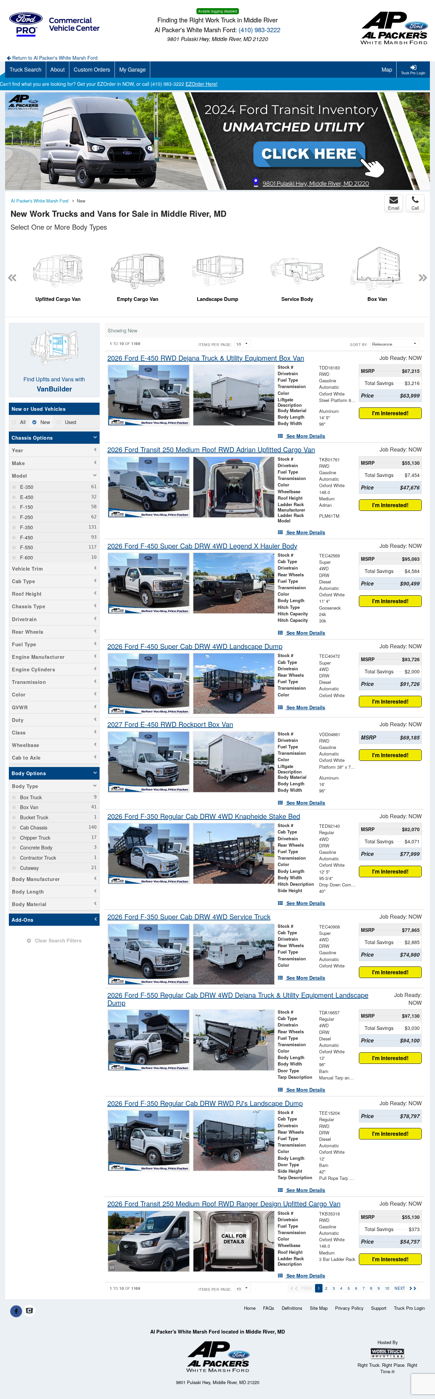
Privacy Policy (349, 1308)
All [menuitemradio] (22, 421)
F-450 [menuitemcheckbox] (26, 537)
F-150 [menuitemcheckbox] (26, 506)
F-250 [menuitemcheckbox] (26, 516)
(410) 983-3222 (259, 29)
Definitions (292, 1308)
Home (250, 1308)
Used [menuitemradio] (70, 421)
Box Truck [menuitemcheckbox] (30, 797)
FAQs (268, 1308)
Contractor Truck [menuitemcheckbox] (37, 857)
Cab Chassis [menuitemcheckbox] (33, 827)
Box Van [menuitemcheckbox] (28, 806)
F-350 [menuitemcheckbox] (26, 527)
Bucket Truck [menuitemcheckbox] (33, 817)
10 (387, 1288)
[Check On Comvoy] (29, 1311)
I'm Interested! (390, 413)
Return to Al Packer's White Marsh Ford (54, 57)
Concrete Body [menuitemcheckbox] (35, 847)
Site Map (319, 1308)
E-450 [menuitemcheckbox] (26, 496)
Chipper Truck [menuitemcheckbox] (34, 837)
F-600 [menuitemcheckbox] (26, 557)
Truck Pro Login (409, 1308)
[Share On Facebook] (16, 1311)
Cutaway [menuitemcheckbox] (29, 867)
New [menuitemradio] (44, 421)
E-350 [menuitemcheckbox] (26, 486)
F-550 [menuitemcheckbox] (26, 547)
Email (393, 208)
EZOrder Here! (202, 83)
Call (415, 208)
